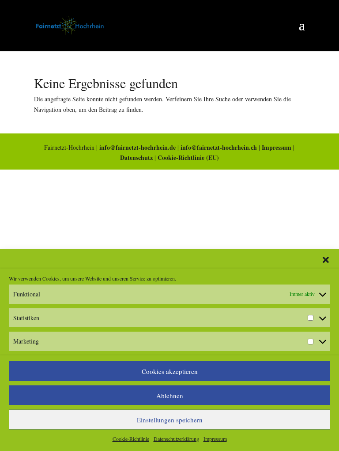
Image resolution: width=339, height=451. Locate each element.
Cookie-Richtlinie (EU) (188, 157)
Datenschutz (136, 157)
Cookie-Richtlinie (131, 438)
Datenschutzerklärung (176, 438)
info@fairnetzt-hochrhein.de (137, 147)
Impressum (215, 438)
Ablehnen (169, 395)
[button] (325, 259)
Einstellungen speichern (170, 419)
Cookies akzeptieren (170, 371)
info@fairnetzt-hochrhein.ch (219, 147)
